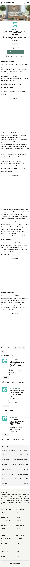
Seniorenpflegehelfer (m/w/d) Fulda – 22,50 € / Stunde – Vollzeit (16, 364)
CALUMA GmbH (15, 29)
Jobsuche (18, 515)
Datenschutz (19, 546)
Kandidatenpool (5, 520)
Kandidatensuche (5, 515)
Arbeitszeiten (19, 531)
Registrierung (19, 538)
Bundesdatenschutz (21, 548)
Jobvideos (4, 525)
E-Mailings (4, 528)
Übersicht (3, 512)
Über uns (18, 540)
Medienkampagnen (6, 531)
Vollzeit (15, 44)
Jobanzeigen (4, 517)
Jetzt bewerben (16, 52)
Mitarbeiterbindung (6, 551)
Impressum (19, 554)
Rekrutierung (4, 543)
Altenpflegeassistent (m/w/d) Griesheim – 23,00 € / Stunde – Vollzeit (16, 393)
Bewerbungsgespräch (7, 538)
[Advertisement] (15, 115)
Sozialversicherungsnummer (8, 554)
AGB (17, 551)
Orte (17, 543)
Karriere (3, 548)
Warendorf (24, 455)
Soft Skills (3, 546)
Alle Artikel (4, 556)
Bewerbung (19, 523)
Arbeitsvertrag (20, 525)
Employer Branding (6, 523)
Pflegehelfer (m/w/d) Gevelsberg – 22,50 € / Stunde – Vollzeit (16, 422)
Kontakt (18, 556)
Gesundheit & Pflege (14, 360)
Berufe (18, 517)
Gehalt (18, 528)
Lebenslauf (19, 520)
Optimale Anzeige (5, 540)
